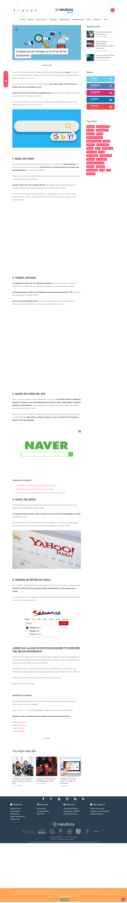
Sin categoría (101, 159)
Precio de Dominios (70, 814)
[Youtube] (31, 10)
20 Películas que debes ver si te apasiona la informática (37, 485)
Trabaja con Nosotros (17, 816)
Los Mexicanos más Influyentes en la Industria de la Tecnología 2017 (41, 493)
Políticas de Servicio (56, 837)
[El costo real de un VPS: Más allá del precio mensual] (90, 57)
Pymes (88, 19)
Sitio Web (90, 166)
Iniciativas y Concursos (94, 137)
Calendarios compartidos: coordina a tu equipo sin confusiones (68, 781)
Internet (106, 141)
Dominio (26, 704)
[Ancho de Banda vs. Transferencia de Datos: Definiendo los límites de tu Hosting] (90, 43)
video (102, 170)
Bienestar (90, 126)
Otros (106, 19)
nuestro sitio (21, 710)
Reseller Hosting (106, 155)
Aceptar (64, 900)
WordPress (97, 19)
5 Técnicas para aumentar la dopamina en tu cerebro (35, 489)
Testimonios (14, 814)
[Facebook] (14, 10)
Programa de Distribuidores (99, 811)
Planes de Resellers (97, 808)
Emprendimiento (64, 19)
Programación (107, 148)
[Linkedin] (23, 10)
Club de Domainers (96, 814)
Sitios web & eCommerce (95, 163)
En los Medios (15, 811)
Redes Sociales (41, 19)
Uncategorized (92, 170)
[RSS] (36, 10)
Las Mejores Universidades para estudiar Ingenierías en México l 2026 (22, 781)
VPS (108, 170)
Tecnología (53, 19)
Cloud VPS (40, 814)
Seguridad (90, 159)
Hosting (22, 19)
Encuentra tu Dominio (71, 808)
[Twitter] (18, 10)
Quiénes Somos (15, 808)
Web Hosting (41, 808)
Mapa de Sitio (15, 819)
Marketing (90, 144)
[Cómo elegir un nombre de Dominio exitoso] (90, 34)
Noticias (89, 148)
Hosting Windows (43, 811)
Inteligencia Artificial (93, 141)
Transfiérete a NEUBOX (72, 811)
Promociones (91, 152)
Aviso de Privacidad (71, 837)
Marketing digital (78, 19)
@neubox (23, 722)
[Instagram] (27, 10)
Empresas (90, 134)
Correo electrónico (103, 126)
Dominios (30, 19)
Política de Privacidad (72, 896)
